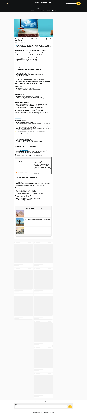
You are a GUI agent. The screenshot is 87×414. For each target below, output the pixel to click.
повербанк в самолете (24, 150)
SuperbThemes (51, 255)
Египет (16, 45)
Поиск (16, 247)
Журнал (43, 10)
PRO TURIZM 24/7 (43, 2)
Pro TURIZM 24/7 (17, 245)
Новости (48, 10)
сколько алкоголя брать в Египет (41, 65)
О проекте (54, 10)
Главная (32, 10)
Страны (37, 8)
